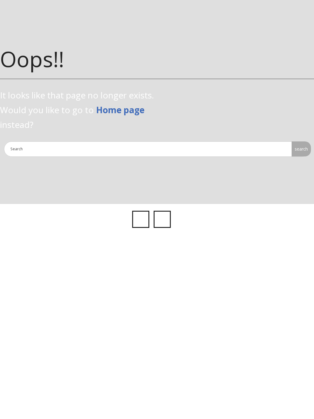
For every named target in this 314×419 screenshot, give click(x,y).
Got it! (279, 11)
